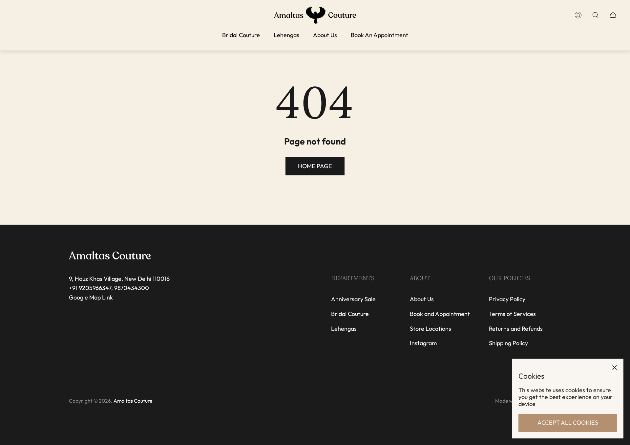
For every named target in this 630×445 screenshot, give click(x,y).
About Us (422, 299)
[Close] (614, 367)
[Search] (595, 15)
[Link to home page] (110, 256)
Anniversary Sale (353, 299)
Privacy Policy (507, 299)
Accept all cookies (567, 422)
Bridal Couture (350, 314)
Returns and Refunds (516, 328)
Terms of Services (512, 314)
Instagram (423, 343)
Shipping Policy (508, 343)
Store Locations (430, 328)
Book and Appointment (440, 314)
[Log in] (578, 15)
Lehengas (344, 328)
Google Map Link (91, 297)
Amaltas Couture (133, 400)
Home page (315, 166)
